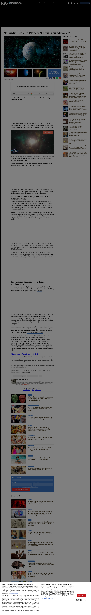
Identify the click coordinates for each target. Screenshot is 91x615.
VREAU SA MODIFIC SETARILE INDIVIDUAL (81, 600)
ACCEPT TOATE (81, 595)
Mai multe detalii (14, 593)
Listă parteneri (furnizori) (47, 598)
